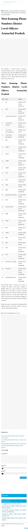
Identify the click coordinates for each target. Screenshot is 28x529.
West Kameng (22, 10)
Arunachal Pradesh (14, 10)
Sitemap (26, 528)
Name (3, 465)
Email (3, 471)
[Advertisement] (14, 52)
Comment (4, 453)
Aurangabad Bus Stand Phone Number (11, 503)
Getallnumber (5, 10)
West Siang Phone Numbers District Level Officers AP (13, 443)
